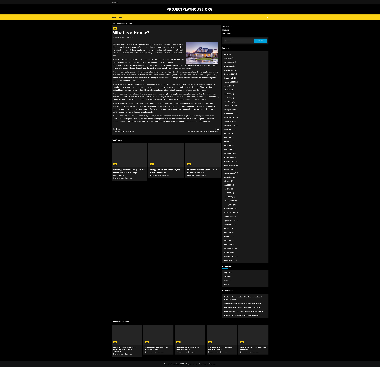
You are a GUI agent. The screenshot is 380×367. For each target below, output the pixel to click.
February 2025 (229, 106)
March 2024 (228, 149)
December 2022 (229, 209)
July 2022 (227, 228)
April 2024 (227, 145)
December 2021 (229, 256)
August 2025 (228, 86)
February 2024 (229, 153)
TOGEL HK (225, 30)
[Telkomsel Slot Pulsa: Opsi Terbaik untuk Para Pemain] (253, 335)
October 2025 (228, 78)
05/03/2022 (130, 37)
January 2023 (228, 205)
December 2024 (229, 114)
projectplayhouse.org (189, 9)
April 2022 (227, 240)
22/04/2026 (129, 178)
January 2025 (228, 110)
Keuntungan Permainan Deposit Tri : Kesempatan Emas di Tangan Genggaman (129, 172)
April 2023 (227, 193)
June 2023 (227, 185)
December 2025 (229, 70)
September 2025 (229, 82)
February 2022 (229, 248)
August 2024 (228, 129)
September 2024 (229, 125)
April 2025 (227, 98)
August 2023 (228, 177)
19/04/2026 (256, 352)
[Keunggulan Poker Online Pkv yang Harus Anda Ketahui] (166, 155)
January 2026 (228, 66)
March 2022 (228, 244)
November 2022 (229, 213)
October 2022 (228, 217)
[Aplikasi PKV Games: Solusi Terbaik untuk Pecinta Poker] (203, 155)
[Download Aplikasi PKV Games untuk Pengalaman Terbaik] (222, 335)
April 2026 (227, 54)
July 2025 (227, 90)
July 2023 (227, 181)
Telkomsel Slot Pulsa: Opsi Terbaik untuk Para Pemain (241, 315)
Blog (120, 17)
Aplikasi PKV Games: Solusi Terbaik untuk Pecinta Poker (202, 171)
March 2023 (228, 197)
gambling (227, 276)
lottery (226, 280)
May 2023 (227, 189)
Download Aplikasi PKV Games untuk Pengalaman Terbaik (243, 311)
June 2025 (227, 94)
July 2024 (227, 133)
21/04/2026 (203, 175)
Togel (225, 284)
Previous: (123, 130)
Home (114, 17)
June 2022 (227, 232)
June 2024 (227, 137)
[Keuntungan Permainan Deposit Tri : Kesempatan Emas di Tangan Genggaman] (129, 155)
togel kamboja (226, 33)
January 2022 (228, 252)
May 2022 (227, 236)
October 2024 (228, 121)
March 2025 (228, 102)
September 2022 (229, 220)
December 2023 (229, 161)
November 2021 (229, 260)
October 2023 (228, 169)
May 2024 (227, 141)
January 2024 (228, 157)
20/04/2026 (224, 352)
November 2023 (229, 165)
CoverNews (203, 364)
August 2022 (228, 224)
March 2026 (228, 58)
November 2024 (229, 117)
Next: (203, 130)
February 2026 (229, 62)
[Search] (267, 17)
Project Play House (119, 37)
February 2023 (229, 201)
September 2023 (229, 173)
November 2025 (229, 74)
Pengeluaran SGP (227, 27)
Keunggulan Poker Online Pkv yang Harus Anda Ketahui (165, 171)
